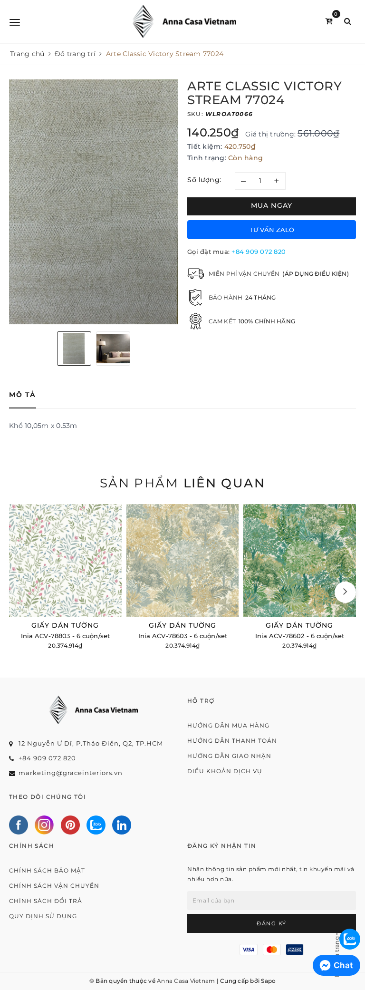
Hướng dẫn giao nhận (229, 755)
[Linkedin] (121, 825)
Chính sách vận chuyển (54, 885)
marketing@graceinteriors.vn (71, 772)
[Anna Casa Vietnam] (184, 21)
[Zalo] (96, 825)
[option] (93, 201)
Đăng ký (272, 923)
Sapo (268, 980)
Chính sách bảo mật (47, 870)
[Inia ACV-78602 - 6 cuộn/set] (299, 577)
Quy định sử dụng (43, 916)
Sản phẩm (182, 483)
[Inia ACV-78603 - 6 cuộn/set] (182, 577)
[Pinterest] (70, 825)
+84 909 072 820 (258, 251)
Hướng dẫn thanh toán (232, 740)
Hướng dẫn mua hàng (228, 725)
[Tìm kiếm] (347, 21)
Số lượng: (204, 179)
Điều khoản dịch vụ (224, 771)
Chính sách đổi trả (45, 900)
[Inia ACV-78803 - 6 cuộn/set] (65, 577)
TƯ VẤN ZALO (272, 229)
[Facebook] (18, 825)
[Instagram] (44, 825)
